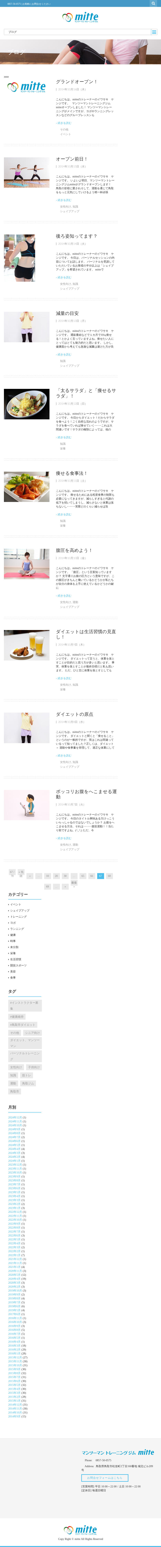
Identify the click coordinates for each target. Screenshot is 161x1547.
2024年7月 (14, 1137)
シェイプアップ (69, 211)
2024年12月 (15, 1117)
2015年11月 (15, 1361)
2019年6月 (14, 1306)
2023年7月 (14, 1184)
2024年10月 (15, 1125)
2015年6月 (14, 1381)
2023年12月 (15, 1164)
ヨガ (13, 922)
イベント (65, 134)
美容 (13, 971)
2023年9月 (14, 1176)
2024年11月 (15, 1121)
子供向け (34, 1067)
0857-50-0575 (14, 4)
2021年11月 (15, 1263)
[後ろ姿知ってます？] (19, 257)
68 (109, 876)
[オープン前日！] (26, 172)
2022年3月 (14, 1247)
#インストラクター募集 (24, 1005)
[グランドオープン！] (26, 86)
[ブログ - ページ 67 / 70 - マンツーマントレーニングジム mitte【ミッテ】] (80, 17)
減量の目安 (67, 313)
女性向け (65, 206)
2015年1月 (14, 1400)
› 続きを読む (63, 123)
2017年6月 (14, 1314)
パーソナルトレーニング (25, 1056)
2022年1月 (14, 1255)
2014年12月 (15, 1404)
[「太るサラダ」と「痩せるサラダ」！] (26, 403)
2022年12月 (15, 1211)
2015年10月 (15, 1365)
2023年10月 (15, 1172)
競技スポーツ (18, 965)
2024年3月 (14, 1152)
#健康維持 (17, 1016)
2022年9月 (14, 1223)
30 (65, 876)
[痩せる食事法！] (26, 486)
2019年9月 (14, 1294)
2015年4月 (14, 1388)
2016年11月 (15, 1318)
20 (56, 876)
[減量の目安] (26, 326)
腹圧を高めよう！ (74, 550)
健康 (13, 935)
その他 (64, 129)
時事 (13, 941)
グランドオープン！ (77, 81)
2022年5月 (14, 1239)
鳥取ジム (28, 1083)
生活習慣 (15, 959)
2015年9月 (14, 1369)
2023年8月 (14, 1180)
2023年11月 (15, 1168)
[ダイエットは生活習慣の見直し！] (26, 644)
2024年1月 (14, 1160)
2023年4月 (14, 1196)
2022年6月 (14, 1235)
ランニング (17, 928)
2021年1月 (14, 1267)
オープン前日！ (72, 159)
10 (47, 876)
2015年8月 (14, 1373)
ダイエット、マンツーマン (25, 1043)
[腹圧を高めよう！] (26, 563)
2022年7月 (14, 1231)
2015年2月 (14, 1396)
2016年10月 (15, 1322)
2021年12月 (15, 1259)
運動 (75, 602)
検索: (153, 3)
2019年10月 (15, 1290)
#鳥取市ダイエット (22, 1024)
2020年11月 (15, 1270)
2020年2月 (14, 1286)
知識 (75, 206)
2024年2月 (14, 1156)
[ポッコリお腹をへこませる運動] (26, 804)
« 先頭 (21, 873)
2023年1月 (14, 1208)
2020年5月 (14, 1274)
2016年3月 (14, 1345)
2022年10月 (15, 1219)
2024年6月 (14, 1141)
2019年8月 (14, 1298)
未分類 (14, 947)
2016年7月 (14, 1333)
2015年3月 (14, 1392)
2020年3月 (14, 1282)
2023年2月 (14, 1204)
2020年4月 (14, 1278)
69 (47, 886)
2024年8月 (14, 1133)
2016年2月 (14, 1349)
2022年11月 (15, 1215)
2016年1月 (14, 1353)
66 (91, 876)
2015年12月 (15, 1357)
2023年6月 (14, 1188)
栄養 (63, 448)
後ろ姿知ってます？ (77, 236)
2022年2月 (14, 1251)
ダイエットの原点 (74, 714)
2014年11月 (15, 1408)
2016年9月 (14, 1326)
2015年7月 (14, 1377)
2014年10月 (15, 1412)
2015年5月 (14, 1385)
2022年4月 (14, 1243)
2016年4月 (14, 1341)
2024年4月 (14, 1149)
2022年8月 (14, 1227)
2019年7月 (14, 1302)
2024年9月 (14, 1129)
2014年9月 (14, 1416)
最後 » (74, 883)
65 (82, 876)
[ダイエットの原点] (26, 727)
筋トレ (26, 1075)
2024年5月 (14, 1145)
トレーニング (18, 916)
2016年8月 (14, 1329)
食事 (13, 977)
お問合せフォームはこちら (105, 1477)
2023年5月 (14, 1192)
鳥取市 (14, 1091)
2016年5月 (14, 1337)
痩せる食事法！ (72, 473)
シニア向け (32, 1032)
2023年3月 (14, 1200)
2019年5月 (14, 1310)
